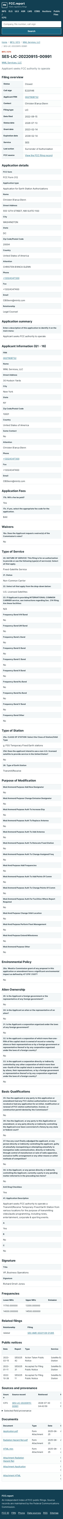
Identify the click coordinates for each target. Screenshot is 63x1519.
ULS (17, 11)
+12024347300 (11, 278)
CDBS (37, 11)
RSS (45, 1513)
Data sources (34, 1513)
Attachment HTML (12, 1475)
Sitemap (54, 1513)
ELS (10, 11)
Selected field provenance (17, 1410)
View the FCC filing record (38, 155)
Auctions (46, 11)
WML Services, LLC (31, 42)
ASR (23, 11)
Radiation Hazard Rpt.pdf (15, 1440)
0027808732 (31, 97)
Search (31, 31)
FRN (13, 1513)
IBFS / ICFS (4, 14)
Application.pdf (10, 1431)
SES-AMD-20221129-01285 (41, 1333)
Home (4, 42)
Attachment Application (14, 1466)
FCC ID (5, 1513)
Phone (21, 1513)
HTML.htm (8, 1449)
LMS (30, 11)
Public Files (57, 13)
